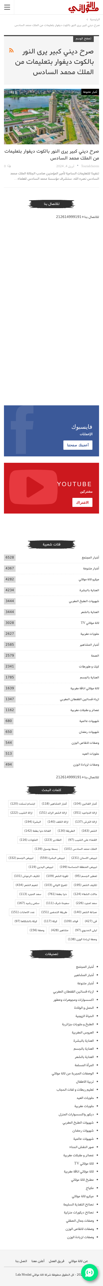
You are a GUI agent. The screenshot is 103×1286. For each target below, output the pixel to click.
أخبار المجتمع (90, 557)
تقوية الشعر (57, 876)
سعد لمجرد (86, 903)
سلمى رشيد (28, 903)
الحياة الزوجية (85, 1016)
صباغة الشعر (85, 912)
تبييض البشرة (52, 858)
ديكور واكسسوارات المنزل (76, 1114)
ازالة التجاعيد (85, 812)
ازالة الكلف (58, 821)
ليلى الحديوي (86, 930)
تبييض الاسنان (84, 858)
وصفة (37, 930)
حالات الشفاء (85, 894)
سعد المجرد (30, 894)
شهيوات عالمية (89, 721)
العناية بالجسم (89, 677)
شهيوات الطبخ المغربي (84, 601)
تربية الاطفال (85, 1082)
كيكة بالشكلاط (26, 921)
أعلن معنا (37, 1261)
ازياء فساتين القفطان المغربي (79, 699)
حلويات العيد (90, 753)
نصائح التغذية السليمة (78, 1204)
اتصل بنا (21, 1261)
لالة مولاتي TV (90, 622)
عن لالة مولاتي (78, 1261)
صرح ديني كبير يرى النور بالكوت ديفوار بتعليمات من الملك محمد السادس (51, 154)
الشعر (89, 831)
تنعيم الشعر (27, 885)
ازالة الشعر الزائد (53, 812)
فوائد (71, 921)
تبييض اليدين (41, 867)
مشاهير (59, 930)
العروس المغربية (83, 1032)
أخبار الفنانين (85, 803)
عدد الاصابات (23, 912)
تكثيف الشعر (85, 885)
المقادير (53, 840)
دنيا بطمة (57, 894)
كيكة (50, 921)
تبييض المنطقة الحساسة (78, 867)
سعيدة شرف (57, 903)
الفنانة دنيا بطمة (37, 831)
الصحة (95, 655)
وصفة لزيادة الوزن (82, 939)
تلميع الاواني (55, 885)
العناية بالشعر (90, 612)
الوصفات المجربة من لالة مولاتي (73, 1073)
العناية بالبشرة (89, 590)
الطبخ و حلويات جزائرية (78, 1024)
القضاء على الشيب (82, 840)
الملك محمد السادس (80, 849)
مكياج (90, 1188)
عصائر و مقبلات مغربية (85, 710)
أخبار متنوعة (90, 92)
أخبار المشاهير (89, 644)
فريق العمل (56, 1261)
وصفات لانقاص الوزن (85, 742)
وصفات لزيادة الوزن (86, 764)
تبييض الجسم (20, 858)
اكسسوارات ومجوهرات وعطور (73, 1000)
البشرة (33, 821)
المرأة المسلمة (84, 1065)
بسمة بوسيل (46, 849)
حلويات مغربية (90, 633)
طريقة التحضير (54, 912)
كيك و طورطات (89, 666)
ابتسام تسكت (22, 803)
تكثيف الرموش (27, 876)
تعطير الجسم (86, 876)
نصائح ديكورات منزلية (79, 1212)
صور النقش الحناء (81, 1147)
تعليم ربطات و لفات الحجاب (75, 1089)
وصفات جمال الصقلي (80, 1221)
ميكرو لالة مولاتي (89, 579)
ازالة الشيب (21, 812)
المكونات (29, 840)
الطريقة (66, 831)
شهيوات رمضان (89, 731)
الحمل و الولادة (84, 1008)
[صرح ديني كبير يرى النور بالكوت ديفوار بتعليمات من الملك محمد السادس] (51, 116)
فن (91, 921)
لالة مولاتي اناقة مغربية (85, 688)
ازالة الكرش (86, 821)
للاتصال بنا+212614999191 (77, 217)
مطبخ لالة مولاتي (82, 1180)
